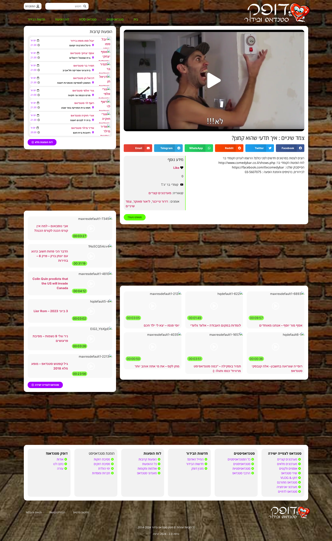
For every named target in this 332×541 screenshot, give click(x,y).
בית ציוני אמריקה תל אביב (76, 70)
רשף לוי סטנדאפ (84, 103)
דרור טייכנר (160, 201)
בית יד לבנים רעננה (80, 120)
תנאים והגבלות (34, 512)
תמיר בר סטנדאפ (83, 65)
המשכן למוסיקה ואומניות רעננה (73, 82)
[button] (214, 80)
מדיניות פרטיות (81, 512)
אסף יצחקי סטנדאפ (82, 53)
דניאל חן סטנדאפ (83, 78)
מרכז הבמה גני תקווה (79, 95)
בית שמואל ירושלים (79, 57)
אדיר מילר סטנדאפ (82, 127)
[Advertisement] (214, 255)
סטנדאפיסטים (115, 19)
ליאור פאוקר (141, 201)
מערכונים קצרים (160, 193)
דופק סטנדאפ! (57, 453)
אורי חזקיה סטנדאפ (82, 115)
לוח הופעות (62, 19)
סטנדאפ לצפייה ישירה (284, 453)
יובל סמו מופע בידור (82, 40)
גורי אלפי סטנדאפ (83, 90)
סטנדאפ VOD (87, 19)
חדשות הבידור (36, 19)
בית (136, 19)
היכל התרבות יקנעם (79, 45)
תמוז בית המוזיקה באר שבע (75, 107)
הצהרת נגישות (57, 512)
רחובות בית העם (81, 132)
